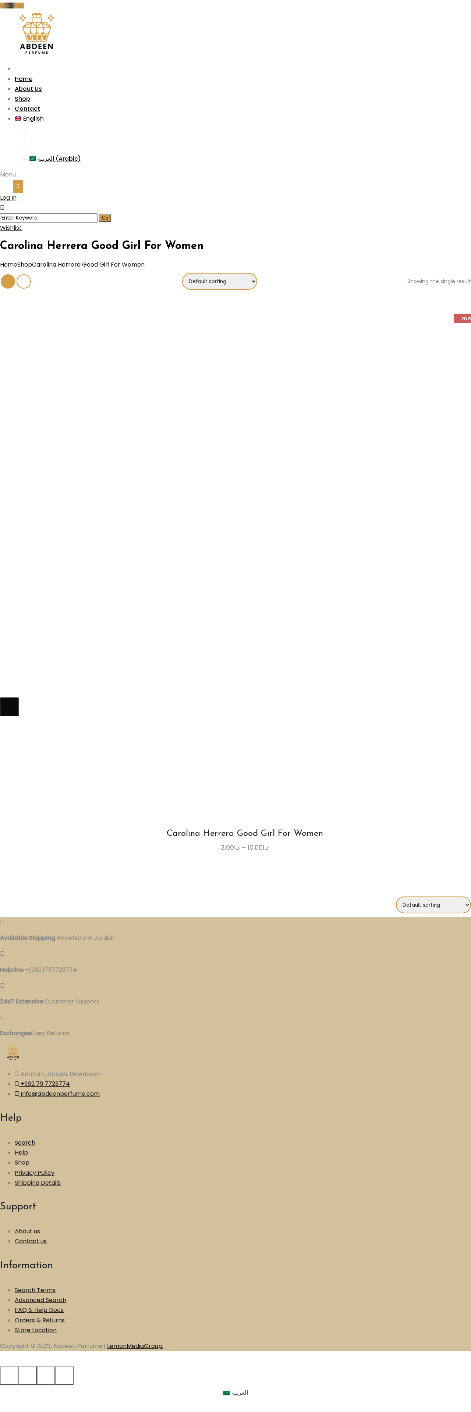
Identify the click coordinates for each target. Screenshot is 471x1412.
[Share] (27, 1375)
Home (8, 264)
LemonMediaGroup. (135, 1346)
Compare (248, 642)
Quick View (261, 642)
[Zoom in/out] (64, 1375)
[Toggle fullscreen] (46, 1375)
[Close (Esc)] (9, 1375)
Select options (220, 642)
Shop (24, 264)
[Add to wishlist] (234, 645)
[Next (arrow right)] (9, 706)
